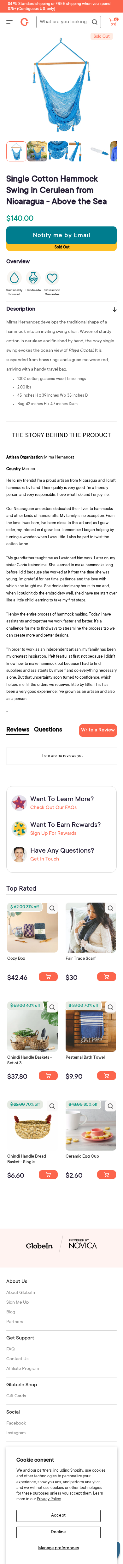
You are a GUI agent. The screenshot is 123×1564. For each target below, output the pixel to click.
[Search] (94, 22)
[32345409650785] (106, 1075)
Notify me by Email (62, 235)
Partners (14, 1322)
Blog (10, 1312)
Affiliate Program (22, 1368)
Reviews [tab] (17, 730)
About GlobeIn (20, 1292)
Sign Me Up (17, 1302)
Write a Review (98, 730)
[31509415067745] (106, 1174)
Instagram (16, 1433)
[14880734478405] (48, 1075)
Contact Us (17, 1359)
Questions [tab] (48, 730)
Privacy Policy (49, 1499)
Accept (58, 1515)
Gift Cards (16, 1396)
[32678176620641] (106, 976)
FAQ (10, 1349)
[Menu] (9, 22)
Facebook (16, 1423)
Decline (58, 1532)
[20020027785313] (48, 1174)
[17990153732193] (48, 976)
